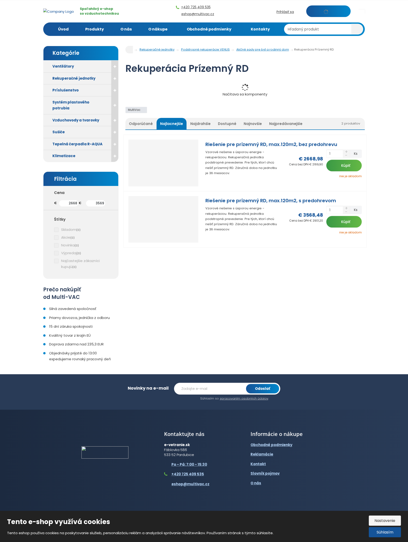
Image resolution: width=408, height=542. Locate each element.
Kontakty (260, 29)
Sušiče (58, 131)
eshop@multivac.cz (190, 484)
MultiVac (134, 110)
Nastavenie (384, 520)
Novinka (68, 245)
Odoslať (262, 388)
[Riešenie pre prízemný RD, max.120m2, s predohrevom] (163, 219)
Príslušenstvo (65, 90)
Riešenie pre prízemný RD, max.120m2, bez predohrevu (271, 144)
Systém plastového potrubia (70, 105)
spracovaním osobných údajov (244, 398)
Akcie (65, 237)
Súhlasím (385, 532)
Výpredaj (69, 252)
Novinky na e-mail (148, 388)
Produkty (94, 29)
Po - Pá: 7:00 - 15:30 (189, 464)
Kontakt (258, 463)
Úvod (63, 29)
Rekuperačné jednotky (73, 78)
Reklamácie (262, 454)
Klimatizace (63, 155)
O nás (126, 29)
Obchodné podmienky (209, 29)
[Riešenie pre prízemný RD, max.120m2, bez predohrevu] (163, 163)
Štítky (60, 219)
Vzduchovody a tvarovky (75, 120)
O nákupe (157, 29)
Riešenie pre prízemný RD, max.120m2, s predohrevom (270, 200)
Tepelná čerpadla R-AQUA (77, 144)
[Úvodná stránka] (58, 11)
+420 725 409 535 (187, 474)
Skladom (68, 229)
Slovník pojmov (265, 473)
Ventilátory (63, 66)
